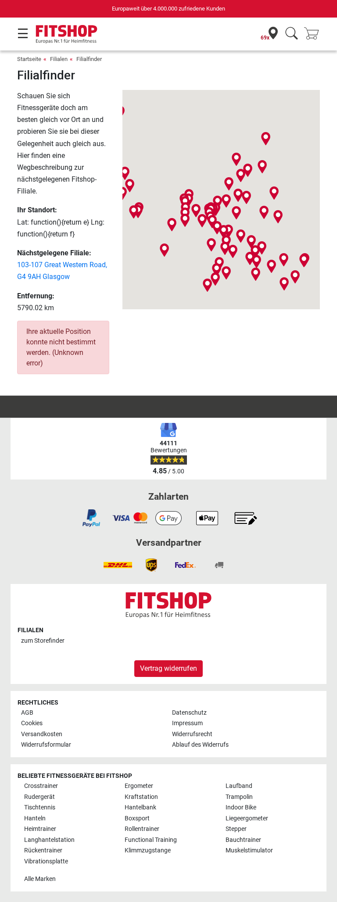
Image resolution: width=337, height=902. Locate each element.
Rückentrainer (43, 850)
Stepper (236, 829)
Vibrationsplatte (46, 861)
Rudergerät (39, 797)
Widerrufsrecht (192, 734)
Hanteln (35, 818)
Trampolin (239, 797)
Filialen (59, 59)
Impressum (187, 723)
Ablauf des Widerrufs (200, 744)
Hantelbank (140, 807)
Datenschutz (189, 712)
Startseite (29, 59)
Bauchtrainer (243, 840)
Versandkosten (41, 734)
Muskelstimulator (249, 850)
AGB (27, 712)
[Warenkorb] (314, 34)
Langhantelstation (49, 840)
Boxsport (137, 818)
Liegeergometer (247, 818)
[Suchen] (291, 34)
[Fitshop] (66, 33)
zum (43, 640)
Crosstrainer (41, 786)
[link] (91, 518)
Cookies (32, 723)
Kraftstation (141, 797)
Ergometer (139, 786)
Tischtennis (39, 807)
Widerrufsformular (46, 744)
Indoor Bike (241, 807)
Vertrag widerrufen (168, 668)
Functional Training (151, 840)
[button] (202, 221)
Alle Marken (40, 879)
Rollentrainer (142, 829)
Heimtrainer (40, 829)
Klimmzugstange (148, 850)
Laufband (239, 786)
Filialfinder (89, 59)
